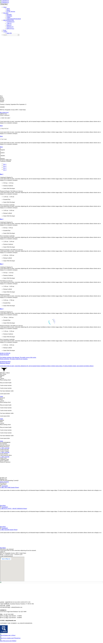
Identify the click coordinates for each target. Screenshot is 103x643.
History (8, 10)
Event (4, 30)
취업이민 (9, 25)
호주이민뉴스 (10, 28)
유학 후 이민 (10, 27)
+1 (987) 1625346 (4, 448)
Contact (5, 31)
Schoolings (9, 16)
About (4, 7)
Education (5, 13)
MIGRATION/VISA (8, 20)
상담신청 (9, 33)
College (8, 17)
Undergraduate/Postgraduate (13, 18)
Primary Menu (4, 4)
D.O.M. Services (10, 11)
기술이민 (9, 23)
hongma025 (5, 486)
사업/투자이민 (10, 21)
